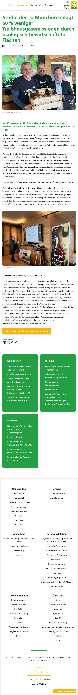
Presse (58, 635)
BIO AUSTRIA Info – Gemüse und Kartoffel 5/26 (19, 443)
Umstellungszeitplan (19, 546)
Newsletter (45, 660)
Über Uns (58, 595)
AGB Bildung (34, 660)
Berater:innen (56, 586)
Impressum (28, 657)
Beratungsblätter (19, 600)
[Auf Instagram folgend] (46, 671)
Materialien (56, 568)
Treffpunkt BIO (51, 389)
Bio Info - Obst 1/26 (15, 437)
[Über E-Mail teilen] (13, 343)
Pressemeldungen (19, 507)
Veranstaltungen (56, 498)
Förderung (19, 550)
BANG (58, 618)
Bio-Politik (19, 609)
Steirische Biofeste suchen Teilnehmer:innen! (19, 368)
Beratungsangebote (57, 577)
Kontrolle (19, 555)
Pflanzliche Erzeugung (57, 555)
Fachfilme (19, 622)
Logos (19, 635)
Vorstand (58, 609)
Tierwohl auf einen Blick (56, 550)
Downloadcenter (19, 595)
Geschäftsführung (58, 604)
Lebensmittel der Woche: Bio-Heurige (18, 459)
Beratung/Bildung (57, 534)
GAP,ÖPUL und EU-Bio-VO (19, 502)
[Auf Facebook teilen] (4, 343)
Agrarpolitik (58, 613)
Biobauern (22, 5)
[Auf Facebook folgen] (31, 671)
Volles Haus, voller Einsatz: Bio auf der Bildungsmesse (19, 399)
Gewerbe (49, 5)
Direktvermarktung (56, 564)
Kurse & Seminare (57, 493)
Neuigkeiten (19, 489)
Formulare (19, 618)
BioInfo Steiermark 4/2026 (19, 374)
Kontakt (57, 640)
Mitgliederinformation (19, 631)
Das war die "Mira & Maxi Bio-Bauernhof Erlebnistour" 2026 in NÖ (18, 389)
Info (19, 604)
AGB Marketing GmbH (61, 657)
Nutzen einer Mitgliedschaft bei (19, 540)
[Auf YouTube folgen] (41, 671)
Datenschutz (39, 657)
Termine (56, 489)
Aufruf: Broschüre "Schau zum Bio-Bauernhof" (18, 380)
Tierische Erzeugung (57, 546)
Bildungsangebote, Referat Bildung (57, 582)
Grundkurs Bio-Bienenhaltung (52, 384)
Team (58, 600)
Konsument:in (36, 5)
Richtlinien (19, 493)
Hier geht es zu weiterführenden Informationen (26, 331)
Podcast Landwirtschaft (19, 627)
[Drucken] (17, 343)
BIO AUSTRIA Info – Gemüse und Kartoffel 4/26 (19, 451)
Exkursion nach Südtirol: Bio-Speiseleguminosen (56, 376)
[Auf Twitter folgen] (36, 671)
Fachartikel (19, 498)
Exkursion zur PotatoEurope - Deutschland (57, 368)
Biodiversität (56, 559)
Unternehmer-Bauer (19, 511)
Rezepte (19, 524)
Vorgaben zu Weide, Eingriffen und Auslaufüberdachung (57, 540)
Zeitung (19, 613)
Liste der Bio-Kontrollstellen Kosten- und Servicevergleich (20, 429)
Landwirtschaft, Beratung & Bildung (58, 627)
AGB (48, 657)
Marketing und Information (58, 631)
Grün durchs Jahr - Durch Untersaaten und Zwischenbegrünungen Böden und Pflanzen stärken (58, 399)
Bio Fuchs (19, 515)
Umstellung (18, 534)
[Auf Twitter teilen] (8, 343)
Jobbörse (19, 520)
